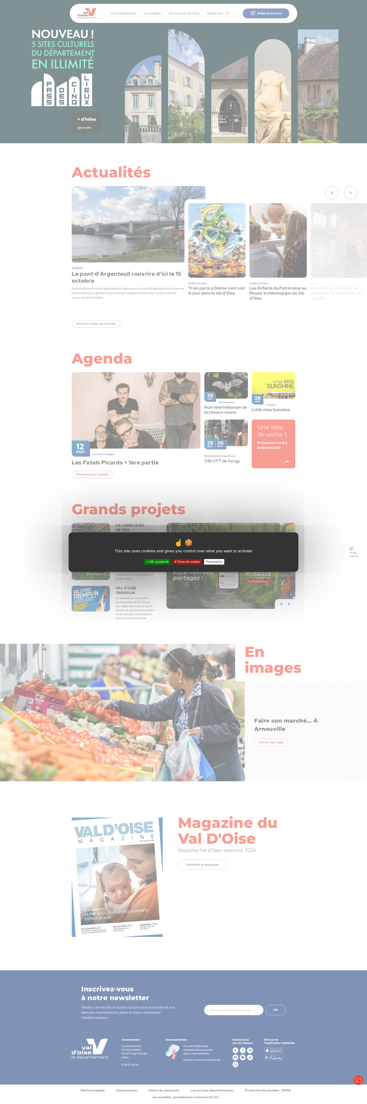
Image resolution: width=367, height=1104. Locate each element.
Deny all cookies (188, 561)
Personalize (214, 561)
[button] (358, 1080)
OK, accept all (158, 561)
